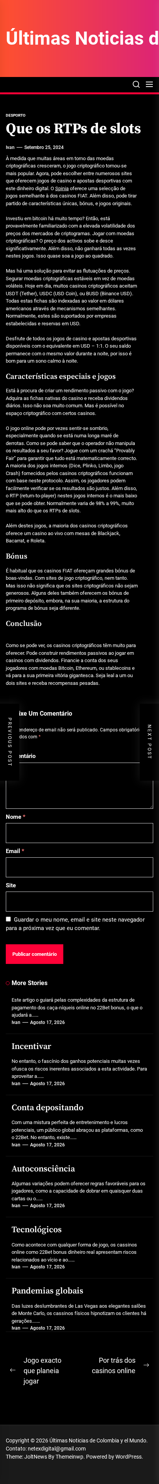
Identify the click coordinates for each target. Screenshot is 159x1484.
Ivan (10, 147)
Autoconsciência (43, 1169)
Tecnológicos (37, 1230)
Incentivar (31, 1046)
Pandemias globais (47, 1291)
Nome (15, 816)
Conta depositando (47, 1108)
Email (15, 851)
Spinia (62, 188)
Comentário (21, 756)
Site (11, 885)
